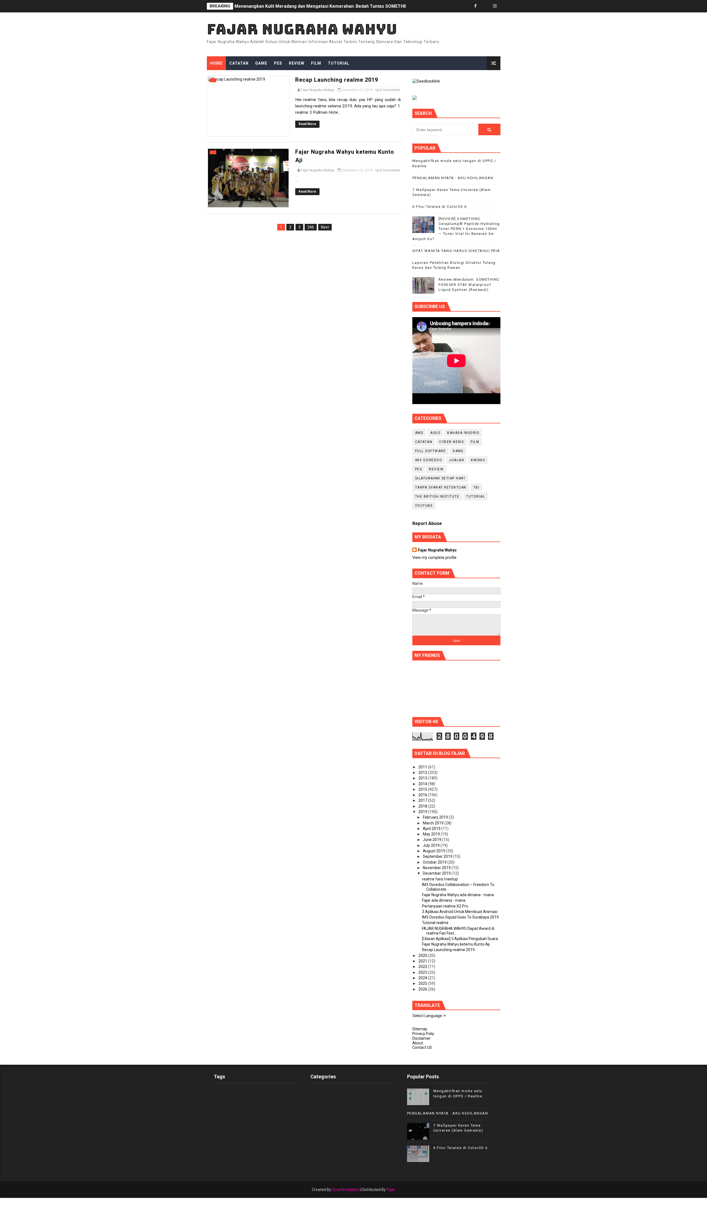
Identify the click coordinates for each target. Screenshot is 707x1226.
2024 (423, 978)
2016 (423, 795)
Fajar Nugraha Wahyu (302, 29)
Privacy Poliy (423, 1033)
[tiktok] (485, 6)
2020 (423, 955)
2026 (423, 989)
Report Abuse (427, 523)
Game (261, 63)
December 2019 (437, 873)
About (417, 1043)
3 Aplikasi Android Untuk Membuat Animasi (459, 911)
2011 (423, 767)
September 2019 (438, 856)
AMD (419, 433)
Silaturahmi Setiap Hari (440, 478)
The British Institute (437, 496)
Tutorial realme (435, 922)
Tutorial (338, 63)
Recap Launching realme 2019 (336, 79)
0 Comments (390, 90)
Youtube (424, 506)
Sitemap (419, 1029)
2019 (423, 812)
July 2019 (431, 845)
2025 (423, 983)
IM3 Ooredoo (428, 460)
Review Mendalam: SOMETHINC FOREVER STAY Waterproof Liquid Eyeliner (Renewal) (322, 6)
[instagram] (495, 6)
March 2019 (433, 823)
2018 (423, 806)
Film (316, 63)
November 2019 (437, 868)
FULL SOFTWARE (430, 451)
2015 (423, 789)
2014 (423, 784)
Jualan (456, 460)
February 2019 (436, 817)
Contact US (422, 1047)
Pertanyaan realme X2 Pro (445, 906)
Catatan (239, 63)
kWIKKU (478, 460)
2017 (423, 800)
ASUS (435, 433)
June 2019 (432, 839)
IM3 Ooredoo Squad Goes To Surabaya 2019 (460, 917)
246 (310, 227)
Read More (307, 124)
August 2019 (434, 851)
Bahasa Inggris (463, 433)
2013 (423, 778)
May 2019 (432, 834)
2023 (423, 972)
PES (278, 63)
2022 (423, 966)
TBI (476, 487)
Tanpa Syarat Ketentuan (440, 487)
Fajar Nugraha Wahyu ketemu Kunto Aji (456, 944)
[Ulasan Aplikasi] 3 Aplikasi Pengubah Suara (460, 938)
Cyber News (451, 442)
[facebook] (475, 6)
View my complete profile (434, 557)
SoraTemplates (345, 1189)
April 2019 (432, 828)
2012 (423, 772)
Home (216, 63)
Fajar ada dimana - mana (443, 900)
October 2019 (435, 862)
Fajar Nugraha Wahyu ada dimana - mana (458, 895)
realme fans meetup (440, 879)
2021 (423, 961)
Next (325, 227)
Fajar (391, 1189)
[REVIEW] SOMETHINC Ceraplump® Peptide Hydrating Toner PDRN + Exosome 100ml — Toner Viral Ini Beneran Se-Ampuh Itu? (456, 229)
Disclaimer (421, 1038)
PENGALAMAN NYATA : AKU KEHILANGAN (453, 178)
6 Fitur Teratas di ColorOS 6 (439, 207)
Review (296, 63)
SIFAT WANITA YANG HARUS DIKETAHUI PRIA (456, 251)
